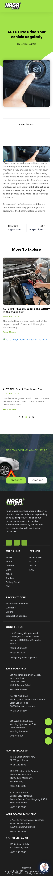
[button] (48, 6)
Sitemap (26, 867)
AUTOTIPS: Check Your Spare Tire (23, 389)
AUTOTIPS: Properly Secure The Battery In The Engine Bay (26, 310)
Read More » (9, 332)
